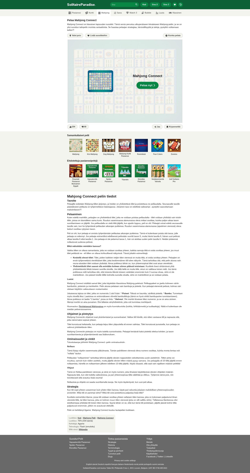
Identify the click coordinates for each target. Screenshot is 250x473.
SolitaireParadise (81, 4)
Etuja (110, 456)
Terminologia (114, 448)
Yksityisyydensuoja (155, 451)
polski (141, 464)
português (148, 464)
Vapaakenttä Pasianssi (79, 442)
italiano (121, 464)
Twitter (160, 456)
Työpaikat (150, 448)
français (114, 464)
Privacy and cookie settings (125, 461)
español (108, 464)
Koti (144, 4)
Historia (111, 445)
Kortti (91, 13)
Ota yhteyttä (152, 445)
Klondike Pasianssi (77, 448)
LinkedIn (169, 456)
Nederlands (129, 464)
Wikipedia (83, 429)
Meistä (149, 442)
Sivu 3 (166, 4)
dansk (94, 464)
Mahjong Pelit (89, 418)
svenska (160, 464)
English (89, 464)
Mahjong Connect (105, 418)
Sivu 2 (155, 4)
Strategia (112, 442)
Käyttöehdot (151, 453)
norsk (136, 464)
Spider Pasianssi (76, 445)
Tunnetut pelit (114, 453)
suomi (154, 464)
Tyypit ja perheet (115, 451)
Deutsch (101, 464)
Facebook (151, 456)
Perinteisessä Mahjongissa (91, 306)
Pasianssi (76, 13)
